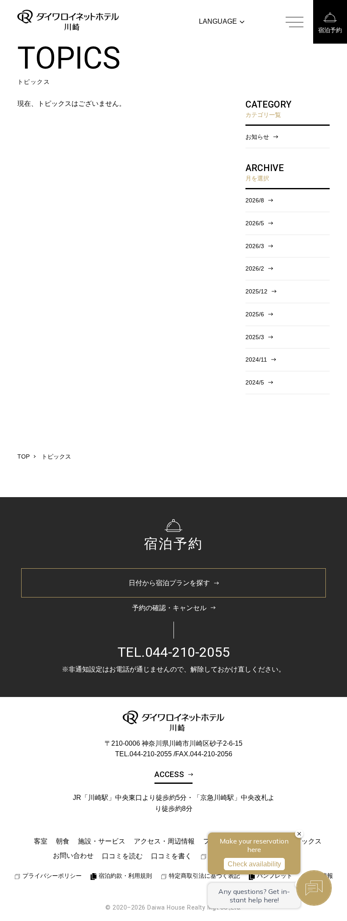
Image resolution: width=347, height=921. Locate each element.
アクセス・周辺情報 (164, 841)
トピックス (305, 841)
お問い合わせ (73, 855)
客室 (40, 841)
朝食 (62, 841)
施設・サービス (101, 841)
